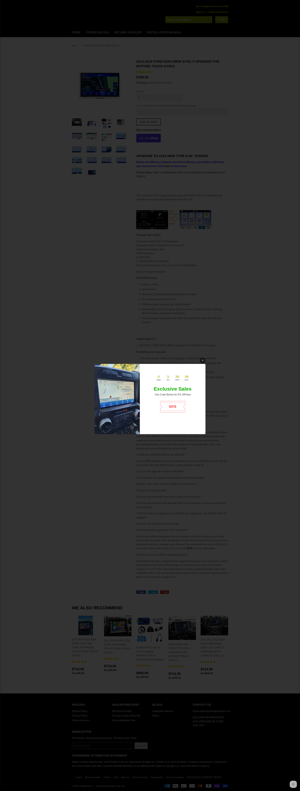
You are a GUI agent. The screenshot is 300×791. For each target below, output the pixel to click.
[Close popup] (202, 360)
